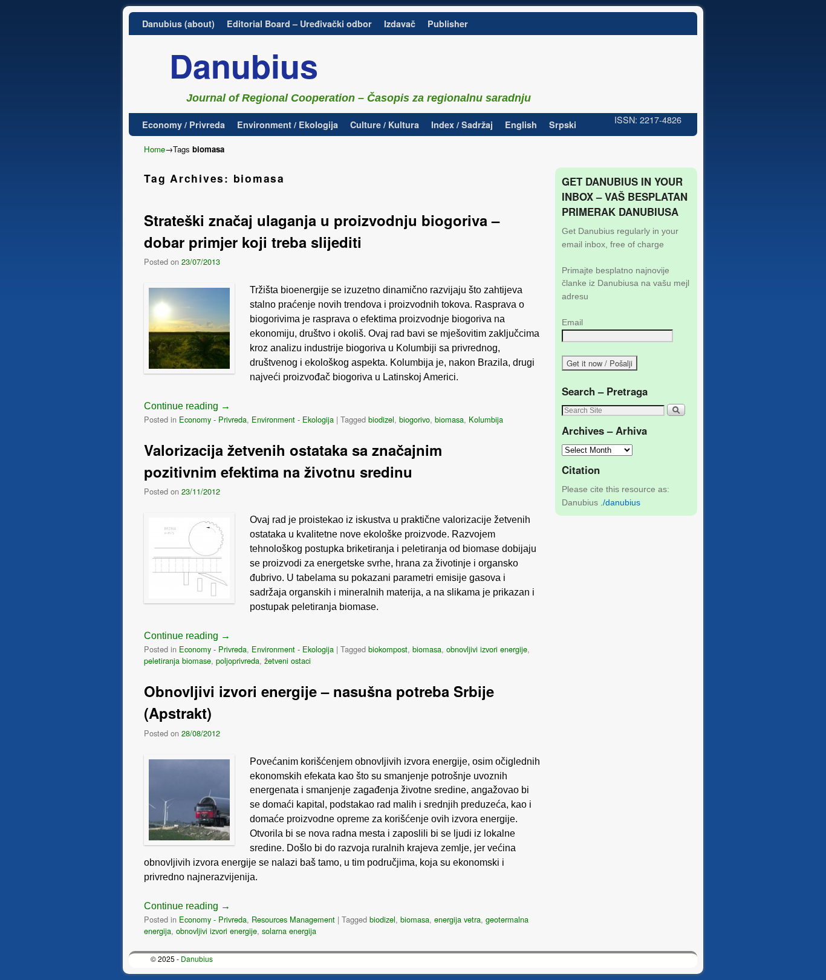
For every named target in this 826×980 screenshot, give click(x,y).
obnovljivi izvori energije (486, 649)
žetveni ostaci (287, 660)
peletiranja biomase (177, 660)
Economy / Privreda (183, 124)
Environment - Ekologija (293, 419)
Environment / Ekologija (287, 124)
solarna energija (289, 930)
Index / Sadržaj (462, 124)
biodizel (381, 419)
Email (572, 322)
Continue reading (187, 406)
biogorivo (414, 419)
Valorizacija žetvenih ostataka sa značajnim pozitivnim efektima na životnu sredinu (293, 461)
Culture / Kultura (384, 124)
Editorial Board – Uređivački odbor (299, 24)
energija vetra (457, 919)
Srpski (562, 124)
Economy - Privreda (213, 419)
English (521, 124)
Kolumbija (486, 419)
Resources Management (293, 919)
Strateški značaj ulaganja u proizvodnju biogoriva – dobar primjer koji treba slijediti (321, 231)
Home (154, 149)
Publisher (448, 24)
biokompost (388, 649)
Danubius (243, 65)
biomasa (449, 419)
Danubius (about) (178, 24)
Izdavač (399, 24)
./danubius (620, 502)
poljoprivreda (237, 660)
